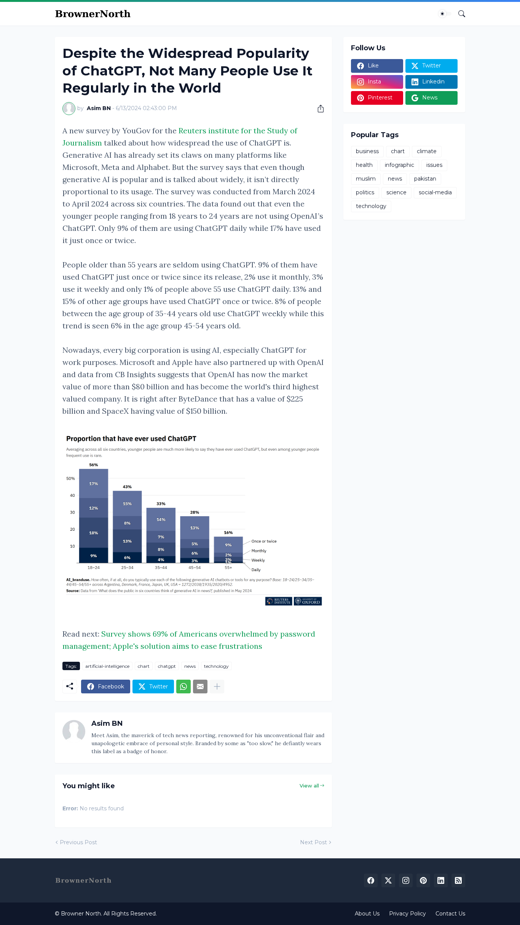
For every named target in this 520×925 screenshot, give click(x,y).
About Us (367, 913)
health (364, 165)
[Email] (200, 686)
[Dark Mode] (445, 13)
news (190, 666)
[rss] (458, 880)
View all (309, 786)
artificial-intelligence (107, 666)
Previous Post (78, 842)
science (396, 192)
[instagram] (406, 880)
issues (434, 165)
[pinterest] (423, 880)
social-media (435, 192)
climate (427, 151)
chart (144, 666)
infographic (399, 165)
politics (365, 192)
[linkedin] (441, 880)
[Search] (458, 13)
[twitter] (388, 880)
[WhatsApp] (183, 686)
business (367, 151)
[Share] (317, 108)
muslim (366, 178)
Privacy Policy (407, 913)
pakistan (425, 178)
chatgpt (167, 666)
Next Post (313, 842)
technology (216, 666)
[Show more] (217, 686)
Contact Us (450, 913)
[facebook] (371, 880)
